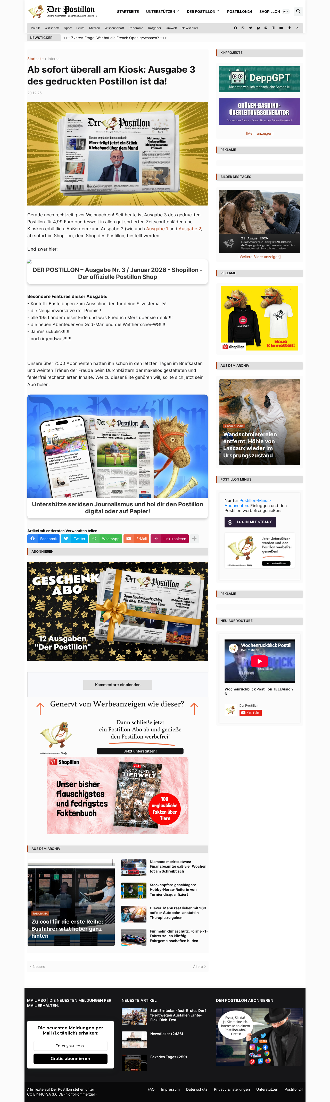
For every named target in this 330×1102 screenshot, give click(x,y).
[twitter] (250, 28)
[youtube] (281, 28)
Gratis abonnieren (70, 1058)
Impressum (170, 1089)
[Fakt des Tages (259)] (134, 1063)
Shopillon (269, 11)
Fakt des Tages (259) (168, 1057)
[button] (286, 11)
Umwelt (171, 28)
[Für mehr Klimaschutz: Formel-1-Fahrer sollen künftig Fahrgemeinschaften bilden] (133, 937)
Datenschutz (197, 1089)
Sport (68, 28)
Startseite (128, 11)
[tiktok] (289, 28)
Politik (35, 28)
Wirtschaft (52, 28)
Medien (94, 28)
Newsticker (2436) (166, 1033)
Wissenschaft (114, 28)
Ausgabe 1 (157, 228)
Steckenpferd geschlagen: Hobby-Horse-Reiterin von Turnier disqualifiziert (173, 889)
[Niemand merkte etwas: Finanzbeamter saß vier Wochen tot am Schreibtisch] (133, 867)
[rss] (297, 28)
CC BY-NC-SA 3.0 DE (45, 1094)
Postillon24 (239, 11)
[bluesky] (258, 28)
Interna (54, 59)
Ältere (198, 966)
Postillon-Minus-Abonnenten (248, 503)
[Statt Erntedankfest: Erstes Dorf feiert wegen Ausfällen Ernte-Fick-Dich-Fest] (134, 1016)
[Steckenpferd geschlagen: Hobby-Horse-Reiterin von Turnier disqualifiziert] (133, 891)
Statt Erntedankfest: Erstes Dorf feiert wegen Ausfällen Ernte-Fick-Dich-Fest (178, 1015)
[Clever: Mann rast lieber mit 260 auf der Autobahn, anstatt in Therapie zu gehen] (133, 914)
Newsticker (190, 28)
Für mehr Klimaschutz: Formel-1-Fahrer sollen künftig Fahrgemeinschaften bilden (179, 936)
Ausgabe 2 (190, 228)
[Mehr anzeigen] (194, 538)
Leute (80, 28)
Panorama (136, 28)
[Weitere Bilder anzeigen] (259, 256)
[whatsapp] (243, 28)
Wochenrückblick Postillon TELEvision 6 (259, 691)
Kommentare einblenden (118, 684)
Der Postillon (201, 11)
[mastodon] (266, 28)
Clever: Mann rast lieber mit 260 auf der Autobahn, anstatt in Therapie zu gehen (178, 912)
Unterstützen (160, 11)
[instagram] (273, 28)
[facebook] (235, 28)
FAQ (151, 1089)
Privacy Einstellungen (232, 1089)
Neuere (39, 966)
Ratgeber (154, 28)
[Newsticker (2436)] (134, 1039)
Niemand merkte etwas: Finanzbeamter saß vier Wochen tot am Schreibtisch (178, 866)
